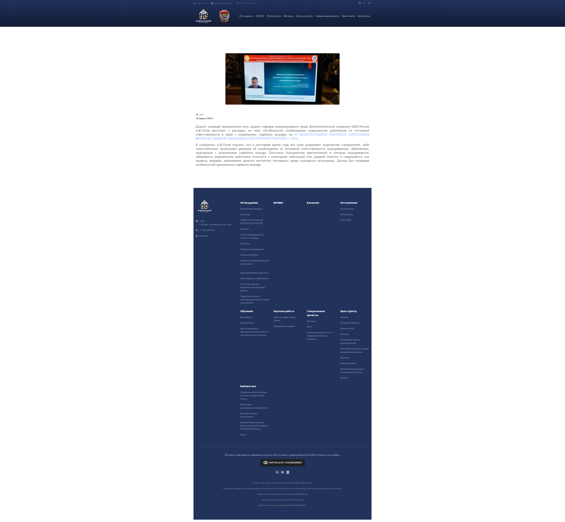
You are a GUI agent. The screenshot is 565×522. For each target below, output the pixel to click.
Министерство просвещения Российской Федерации (282, 505)
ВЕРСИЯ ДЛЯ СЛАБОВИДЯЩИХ (285, 463)
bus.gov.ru (282, 511)
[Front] (204, 206)
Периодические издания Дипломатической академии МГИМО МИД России (254, 425)
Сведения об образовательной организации (255, 262)
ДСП (309, 326)
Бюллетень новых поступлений (248, 415)
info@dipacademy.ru (222, 3)
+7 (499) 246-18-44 (247, 3)
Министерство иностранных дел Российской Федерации (282, 494)
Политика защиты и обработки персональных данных (252, 287)
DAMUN (344, 377)
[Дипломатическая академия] (203, 16)
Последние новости (350, 322)
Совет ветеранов (348, 363)
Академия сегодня (249, 254)
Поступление (274, 16)
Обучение (288, 16)
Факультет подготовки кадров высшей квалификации (354, 350)
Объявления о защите (284, 326)
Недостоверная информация (254, 278)
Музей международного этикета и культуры (252, 236)
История (244, 228)
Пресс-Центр (348, 16)
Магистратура (347, 208)
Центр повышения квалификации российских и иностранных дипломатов (254, 332)
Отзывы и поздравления (252, 249)
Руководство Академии (251, 208)
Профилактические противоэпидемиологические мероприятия (255, 299)
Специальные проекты (327, 16)
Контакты (201, 3)
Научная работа (304, 16)
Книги (243, 434)
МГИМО (260, 16)
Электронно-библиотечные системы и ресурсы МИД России (253, 395)
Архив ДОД (345, 219)
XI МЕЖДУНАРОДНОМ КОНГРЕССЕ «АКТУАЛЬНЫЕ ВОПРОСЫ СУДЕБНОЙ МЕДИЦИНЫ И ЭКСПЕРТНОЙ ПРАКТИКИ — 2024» (282, 136)
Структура (245, 214)
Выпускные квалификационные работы (253, 406)
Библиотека (364, 16)
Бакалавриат (246, 317)
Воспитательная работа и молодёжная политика (352, 371)
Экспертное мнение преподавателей (350, 341)
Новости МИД (347, 328)
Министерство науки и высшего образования (282, 499)
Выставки (345, 357)
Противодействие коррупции (254, 272)
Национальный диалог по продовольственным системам (319, 336)
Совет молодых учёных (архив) (285, 319)
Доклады (311, 321)
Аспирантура (346, 214)
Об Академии (246, 16)
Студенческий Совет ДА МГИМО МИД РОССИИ (251, 221)
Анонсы (344, 317)
